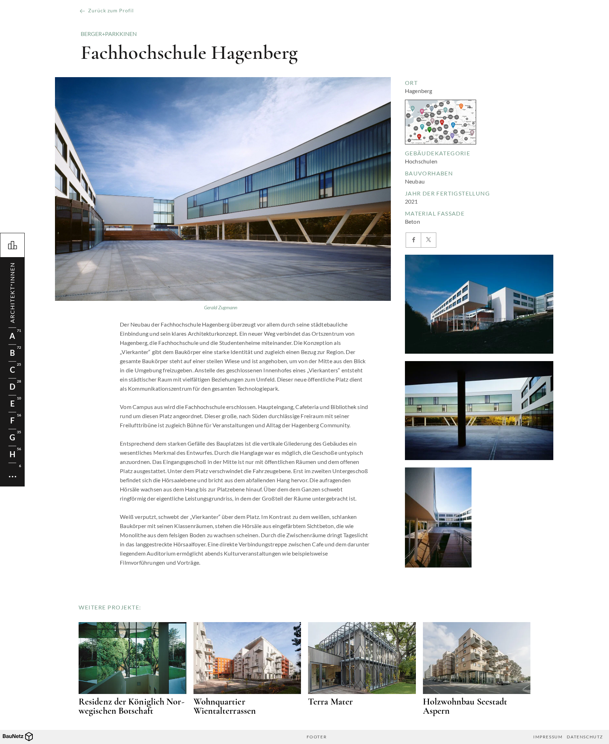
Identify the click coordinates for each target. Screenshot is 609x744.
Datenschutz (585, 737)
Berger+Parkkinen (109, 34)
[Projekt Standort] (440, 122)
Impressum (547, 737)
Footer (317, 737)
